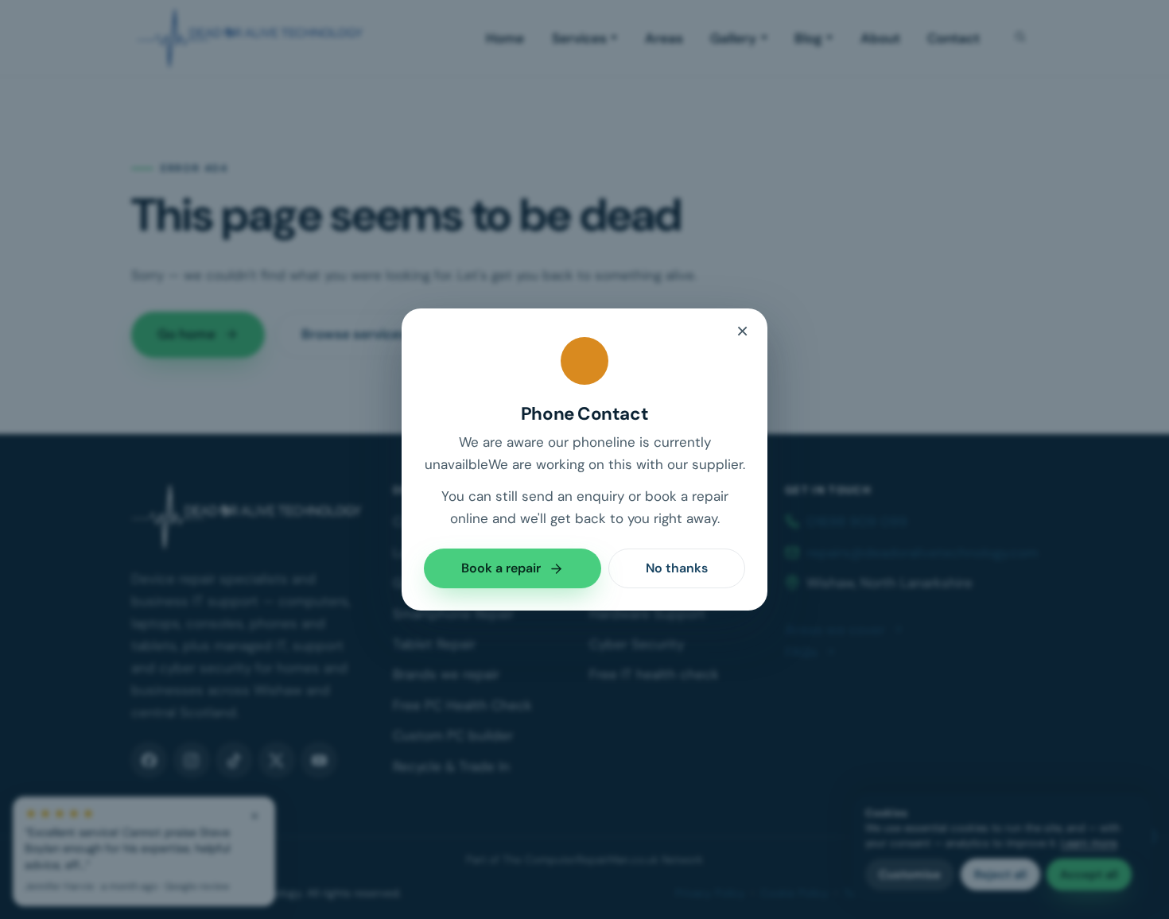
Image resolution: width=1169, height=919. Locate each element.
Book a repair (501, 568)
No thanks (677, 568)
